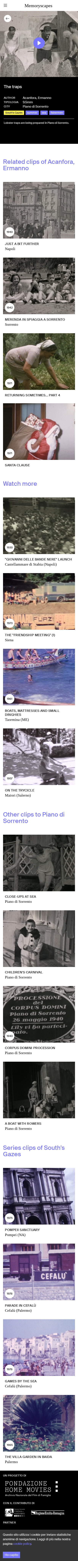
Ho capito (11, 1555)
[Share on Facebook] (7, 135)
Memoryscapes (38, 5)
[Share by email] (23, 135)
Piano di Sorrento (35, 106)
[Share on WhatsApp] (19, 135)
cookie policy (22, 1544)
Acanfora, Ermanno (37, 98)
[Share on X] (13, 135)
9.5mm (28, 102)
